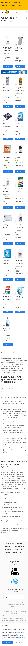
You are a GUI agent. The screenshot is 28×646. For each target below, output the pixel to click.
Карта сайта (19, 549)
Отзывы (7, 552)
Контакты (8, 549)
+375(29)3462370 (14, 562)
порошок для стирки (7, 26)
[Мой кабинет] (22, 12)
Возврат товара (18, 552)
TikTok (16, 557)
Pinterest (20, 557)
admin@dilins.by (15, 564)
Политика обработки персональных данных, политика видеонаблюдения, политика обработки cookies (15, 604)
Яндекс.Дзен (12, 557)
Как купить (7, 546)
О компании (10, 543)
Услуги (19, 543)
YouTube (8, 557)
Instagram (4, 557)
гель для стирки (18, 26)
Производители (19, 546)
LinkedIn (24, 557)
